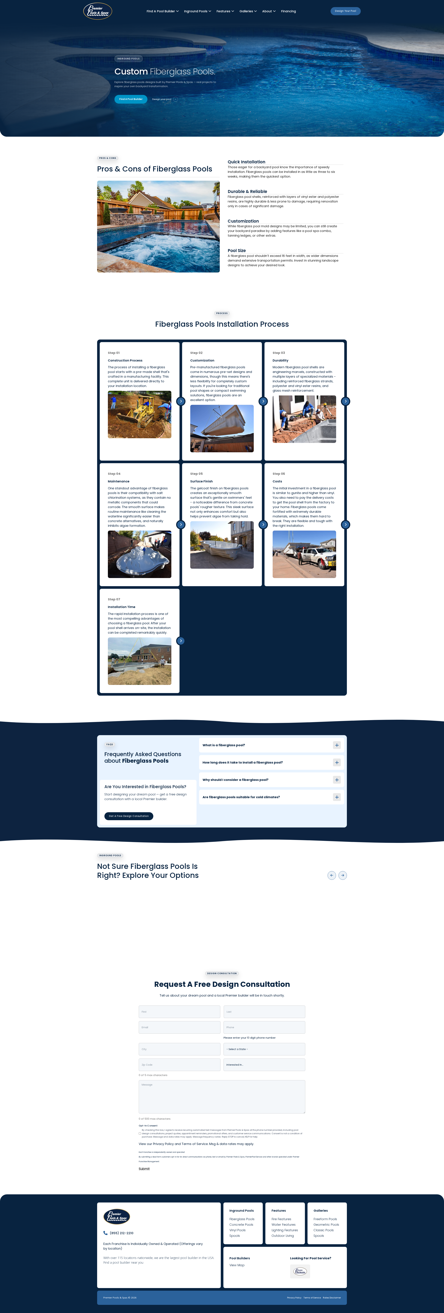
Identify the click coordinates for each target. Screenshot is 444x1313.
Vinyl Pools (237, 1230)
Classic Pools (324, 1230)
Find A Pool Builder (131, 99)
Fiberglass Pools (241, 1219)
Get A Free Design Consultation (129, 816)
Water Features (284, 1224)
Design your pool (164, 99)
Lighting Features (285, 1230)
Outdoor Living (283, 1235)
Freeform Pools (325, 1219)
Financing (288, 11)
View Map (237, 1265)
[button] (271, 745)
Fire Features (281, 1219)
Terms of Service (195, 1144)
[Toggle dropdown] (177, 11)
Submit (144, 1169)
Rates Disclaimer (332, 1297)
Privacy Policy (163, 1144)
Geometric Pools (326, 1224)
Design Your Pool (345, 11)
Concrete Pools (241, 1224)
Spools (234, 1235)
